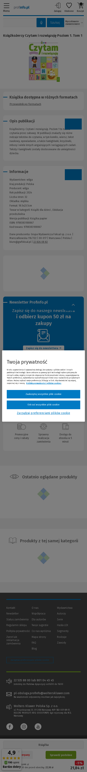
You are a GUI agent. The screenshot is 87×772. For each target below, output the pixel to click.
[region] (43, 386)
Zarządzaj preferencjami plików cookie (43, 413)
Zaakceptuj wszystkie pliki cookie (44, 394)
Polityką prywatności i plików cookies (43, 383)
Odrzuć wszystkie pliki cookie (43, 404)
